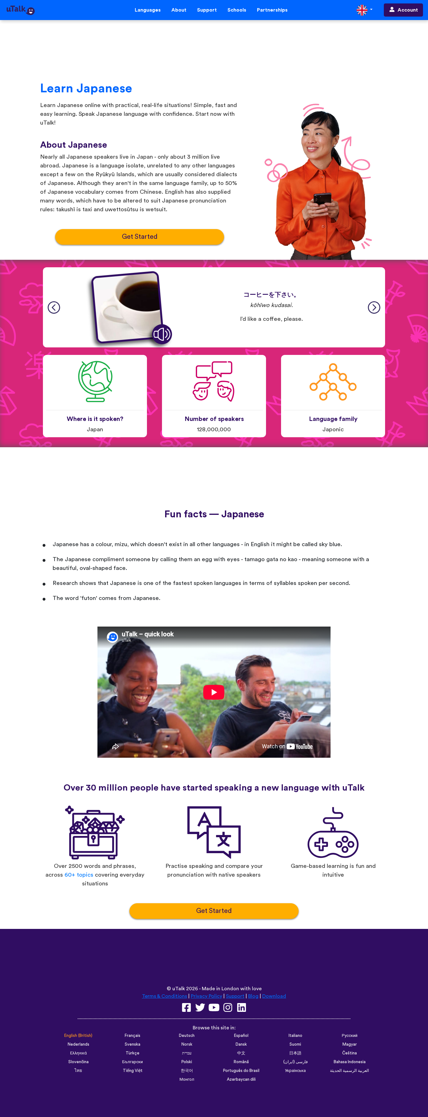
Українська (295, 1070)
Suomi (295, 1044)
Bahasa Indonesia (350, 1062)
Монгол (187, 1079)
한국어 (187, 1070)
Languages (148, 10)
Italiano (295, 1035)
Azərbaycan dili (241, 1079)
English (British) (78, 1035)
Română (241, 1062)
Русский (350, 1035)
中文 (241, 1053)
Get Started (140, 236)
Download (274, 996)
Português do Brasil (241, 1070)
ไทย (78, 1070)
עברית (186, 1053)
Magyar (349, 1044)
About (178, 10)
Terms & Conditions (164, 996)
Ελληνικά (78, 1053)
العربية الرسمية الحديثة (349, 1070)
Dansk (241, 1044)
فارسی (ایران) (295, 1062)
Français (132, 1035)
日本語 (295, 1053)
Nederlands (78, 1044)
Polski (186, 1062)
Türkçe (132, 1053)
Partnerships (272, 10)
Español (241, 1035)
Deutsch (187, 1035)
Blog (253, 996)
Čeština (349, 1053)
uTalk (178, 988)
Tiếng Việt (133, 1070)
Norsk (186, 1044)
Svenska (132, 1044)
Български (132, 1062)
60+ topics (79, 875)
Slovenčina (78, 1062)
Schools (236, 10)
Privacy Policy (206, 996)
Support (207, 10)
